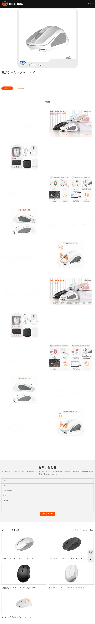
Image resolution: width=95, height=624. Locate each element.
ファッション (84, 530)
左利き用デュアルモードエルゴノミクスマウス (18, 588)
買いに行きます (20, 88)
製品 (91, 530)
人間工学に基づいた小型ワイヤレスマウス (17, 558)
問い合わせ (7, 88)
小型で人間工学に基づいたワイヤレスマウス (65, 558)
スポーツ (75, 530)
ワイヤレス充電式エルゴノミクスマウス (16, 617)
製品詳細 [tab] (47, 102)
